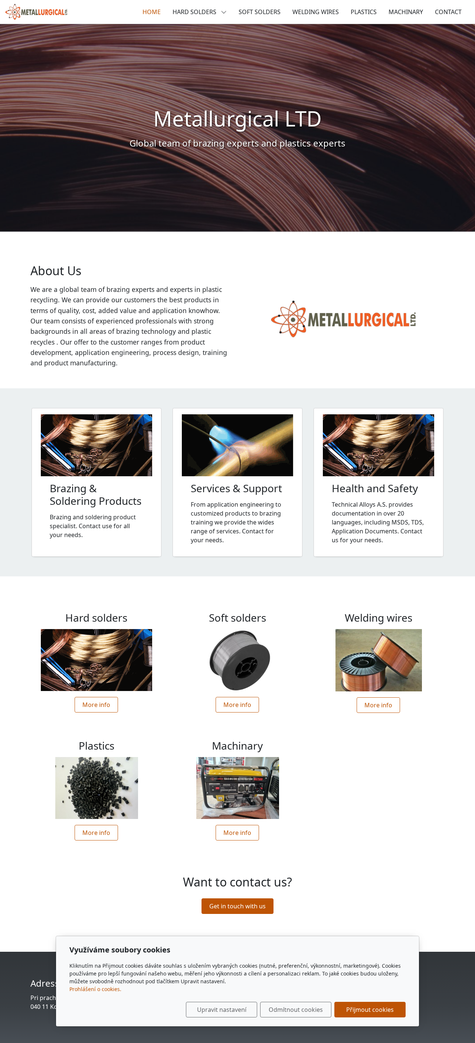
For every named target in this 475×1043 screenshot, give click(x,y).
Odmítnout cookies (296, 1010)
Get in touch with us (237, 906)
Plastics (364, 12)
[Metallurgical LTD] (36, 11)
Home (151, 12)
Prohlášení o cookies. (95, 989)
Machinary (406, 12)
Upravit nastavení (221, 1010)
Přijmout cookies (370, 1010)
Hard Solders (195, 12)
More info (96, 705)
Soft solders (260, 12)
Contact (448, 12)
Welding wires (315, 12)
